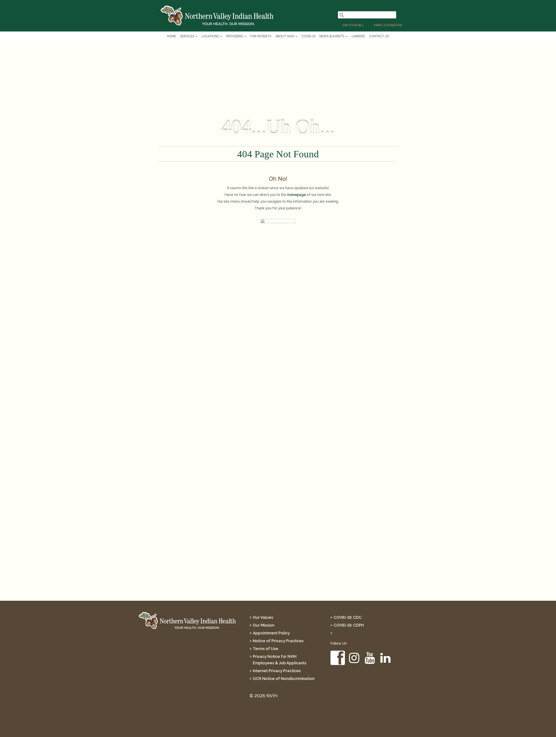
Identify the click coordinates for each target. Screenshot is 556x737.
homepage (296, 195)
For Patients (260, 36)
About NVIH (285, 36)
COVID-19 (308, 36)
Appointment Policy (271, 633)
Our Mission (263, 625)
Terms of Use (265, 648)
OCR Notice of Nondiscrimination (283, 678)
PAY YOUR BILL (353, 25)
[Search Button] (341, 14)
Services (187, 36)
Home (171, 36)
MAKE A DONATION (388, 25)
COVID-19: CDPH (349, 625)
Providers (235, 36)
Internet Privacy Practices (277, 670)
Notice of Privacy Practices (278, 641)
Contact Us (379, 36)
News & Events (332, 36)
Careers (358, 36)
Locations (211, 36)
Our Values (263, 617)
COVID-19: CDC (348, 617)
